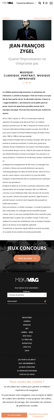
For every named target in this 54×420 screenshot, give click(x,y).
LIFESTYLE (27, 347)
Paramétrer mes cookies (38, 414)
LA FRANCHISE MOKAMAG (27, 371)
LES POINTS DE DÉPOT (27, 360)
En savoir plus (38, 416)
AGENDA (27, 321)
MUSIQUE (27, 325)
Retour (6, 18)
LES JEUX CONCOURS (27, 367)
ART (27, 328)
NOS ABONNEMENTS (27, 363)
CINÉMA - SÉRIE (27, 332)
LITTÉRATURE (27, 339)
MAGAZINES (27, 317)
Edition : (27, 291)
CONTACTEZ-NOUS (27, 374)
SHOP (27, 350)
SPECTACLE (27, 336)
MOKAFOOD (27, 343)
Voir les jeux (25, 258)
